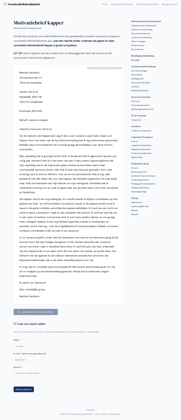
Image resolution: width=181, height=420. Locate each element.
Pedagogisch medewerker (143, 183)
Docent (134, 168)
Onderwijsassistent (140, 180)
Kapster (134, 214)
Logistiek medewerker (141, 145)
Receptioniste (137, 45)
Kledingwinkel (137, 78)
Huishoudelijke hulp (140, 206)
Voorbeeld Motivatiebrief (24, 4)
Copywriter (136, 120)
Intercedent (136, 74)
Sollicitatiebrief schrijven (122, 4)
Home (104, 4)
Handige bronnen (170, 4)
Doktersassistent (139, 172)
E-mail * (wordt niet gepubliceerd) (30, 353)
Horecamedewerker (140, 105)
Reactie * (18, 367)
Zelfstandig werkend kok (142, 109)
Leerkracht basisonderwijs (143, 176)
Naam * (17, 340)
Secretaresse (137, 49)
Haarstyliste (136, 202)
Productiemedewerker (141, 153)
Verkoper (135, 86)
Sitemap (90, 410)
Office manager (138, 41)
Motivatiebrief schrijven (147, 4)
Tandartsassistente (140, 187)
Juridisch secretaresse (141, 37)
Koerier (134, 141)
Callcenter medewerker (142, 29)
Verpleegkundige (138, 191)
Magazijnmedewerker (141, 149)
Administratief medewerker (143, 25)
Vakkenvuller (136, 157)
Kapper (134, 210)
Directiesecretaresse (140, 33)
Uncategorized (34, 28)
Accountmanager (139, 70)
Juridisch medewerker (141, 130)
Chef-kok (135, 101)
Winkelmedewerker (140, 90)
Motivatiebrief (20, 28)
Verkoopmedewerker (140, 82)
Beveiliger (135, 60)
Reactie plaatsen (24, 389)
